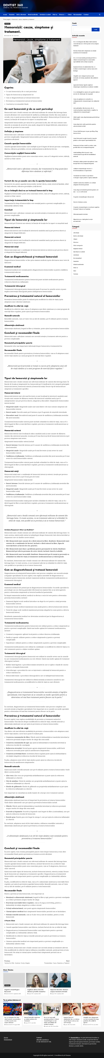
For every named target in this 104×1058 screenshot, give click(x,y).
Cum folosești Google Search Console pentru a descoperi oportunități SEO (85, 139)
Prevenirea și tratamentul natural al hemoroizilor (24, 101)
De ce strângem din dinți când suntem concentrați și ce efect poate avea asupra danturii (86, 43)
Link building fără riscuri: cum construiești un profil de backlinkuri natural (84, 154)
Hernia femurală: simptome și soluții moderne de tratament (84, 52)
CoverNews (58, 1055)
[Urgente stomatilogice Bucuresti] (14, 980)
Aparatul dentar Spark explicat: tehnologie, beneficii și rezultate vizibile (85, 86)
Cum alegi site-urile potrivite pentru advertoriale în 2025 (84, 125)
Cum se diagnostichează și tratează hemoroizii (23, 98)
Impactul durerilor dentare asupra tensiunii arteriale (59, 991)
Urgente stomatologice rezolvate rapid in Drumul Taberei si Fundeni (86, 208)
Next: (57, 962)
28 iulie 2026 (55, 1026)
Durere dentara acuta (80, 202)
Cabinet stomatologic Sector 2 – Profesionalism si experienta (83, 169)
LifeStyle (76, 255)
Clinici (70, 15)
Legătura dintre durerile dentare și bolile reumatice (36, 991)
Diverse (61, 15)
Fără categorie (78, 245)
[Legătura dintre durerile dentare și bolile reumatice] (37, 980)
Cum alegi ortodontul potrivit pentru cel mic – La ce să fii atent (85, 191)
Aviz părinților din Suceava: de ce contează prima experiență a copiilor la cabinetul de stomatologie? (85, 110)
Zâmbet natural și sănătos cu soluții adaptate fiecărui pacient (84, 183)
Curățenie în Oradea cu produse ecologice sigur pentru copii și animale (85, 176)
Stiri (74, 271)
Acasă (5, 15)
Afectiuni (7, 23)
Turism (75, 274)
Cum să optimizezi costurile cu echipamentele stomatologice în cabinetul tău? (86, 101)
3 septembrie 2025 (17, 993)
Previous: (17, 962)
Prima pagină (6, 19)
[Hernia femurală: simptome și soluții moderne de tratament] (32, 1009)
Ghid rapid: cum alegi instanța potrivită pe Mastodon (86, 118)
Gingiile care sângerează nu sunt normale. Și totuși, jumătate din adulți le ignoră (85, 78)
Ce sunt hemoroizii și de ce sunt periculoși (21, 91)
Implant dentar (78, 248)
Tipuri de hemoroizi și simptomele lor (20, 95)
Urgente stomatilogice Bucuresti (11, 991)
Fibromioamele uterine (80, 214)
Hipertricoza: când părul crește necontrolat (83, 220)
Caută (74, 23)
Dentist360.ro (75, 1037)
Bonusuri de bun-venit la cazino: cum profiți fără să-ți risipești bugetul (84, 146)
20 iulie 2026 (72, 1024)
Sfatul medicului (33, 15)
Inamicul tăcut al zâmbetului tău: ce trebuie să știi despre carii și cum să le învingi (85, 69)
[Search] (100, 14)
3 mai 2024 (16, 35)
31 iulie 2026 (33, 1023)
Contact (86, 15)
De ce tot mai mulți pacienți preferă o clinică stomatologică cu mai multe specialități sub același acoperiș (85, 60)
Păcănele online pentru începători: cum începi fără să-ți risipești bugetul (85, 162)
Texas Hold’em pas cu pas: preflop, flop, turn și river (85, 132)
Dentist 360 (13, 5)
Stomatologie (8, 1040)
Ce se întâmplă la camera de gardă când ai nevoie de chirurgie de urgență (86, 93)
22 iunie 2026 (95, 1024)
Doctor (6, 1037)
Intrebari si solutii (45, 15)
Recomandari (78, 15)
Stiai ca (55, 15)
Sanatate (12, 15)
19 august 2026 (16, 1024)
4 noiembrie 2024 (37, 993)
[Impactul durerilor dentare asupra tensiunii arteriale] (60, 980)
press (30, 993)
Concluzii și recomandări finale (17, 104)
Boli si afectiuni (21, 15)
